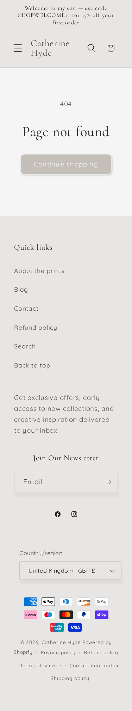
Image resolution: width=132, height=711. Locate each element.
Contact (26, 308)
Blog (21, 289)
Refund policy (35, 327)
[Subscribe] (108, 482)
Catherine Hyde (61, 642)
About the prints (39, 270)
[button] (17, 48)
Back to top (32, 365)
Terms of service (41, 665)
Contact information (95, 665)
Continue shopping (66, 164)
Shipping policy (70, 678)
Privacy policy (58, 652)
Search (25, 346)
